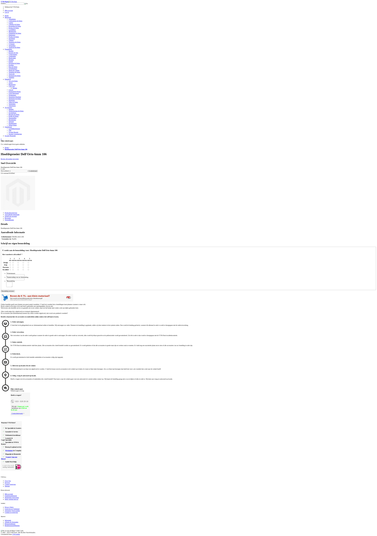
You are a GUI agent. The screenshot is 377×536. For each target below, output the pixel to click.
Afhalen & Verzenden (11, 522)
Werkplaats (9, 450)
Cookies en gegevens (11, 512)
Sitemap (7, 486)
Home (7, 147)
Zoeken (3, 3)
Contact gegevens (10, 484)
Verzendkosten (9, 220)
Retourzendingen (10, 524)
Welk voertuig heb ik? (11, 499)
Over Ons (8, 481)
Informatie (8, 520)
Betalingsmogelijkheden (12, 525)
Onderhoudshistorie (11, 496)
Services (7, 482)
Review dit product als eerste (10, 159)
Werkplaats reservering (12, 497)
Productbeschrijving (11, 213)
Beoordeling (10, 281)
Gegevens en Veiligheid (12, 509)
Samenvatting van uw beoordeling (17, 277)
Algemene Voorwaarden (12, 511)
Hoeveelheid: (5, 171)
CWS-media (16, 534)
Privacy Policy (9, 507)
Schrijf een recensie (11, 216)
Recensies (8, 218)
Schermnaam (10, 273)
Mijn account (9, 494)
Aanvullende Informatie (12, 214)
